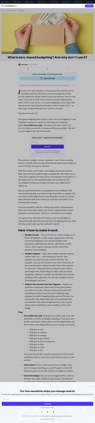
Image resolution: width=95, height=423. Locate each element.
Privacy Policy (68, 416)
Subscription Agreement (55, 416)
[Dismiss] (91, 386)
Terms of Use (45, 416)
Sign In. (53, 419)
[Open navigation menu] (2, 6)
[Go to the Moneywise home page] (11, 6)
